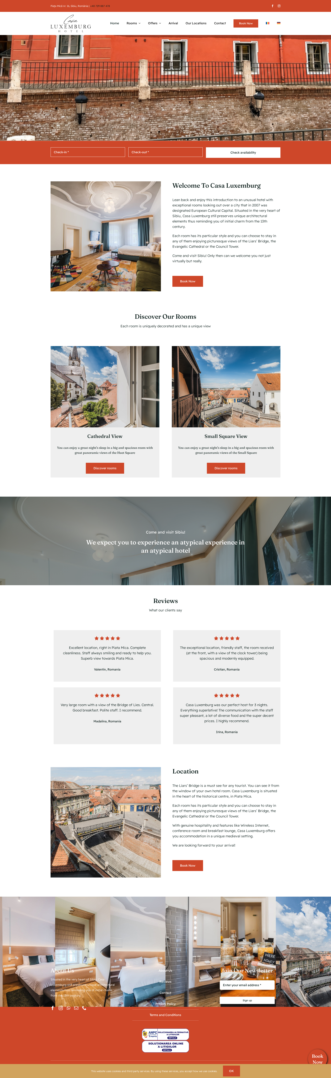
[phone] (84, 1008)
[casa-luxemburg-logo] (71, 16)
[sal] (165, 1030)
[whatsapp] (68, 1008)
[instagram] (279, 6)
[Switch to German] (278, 23)
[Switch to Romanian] (267, 23)
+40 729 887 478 (100, 5)
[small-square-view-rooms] (226, 347)
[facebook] (272, 6)
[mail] (76, 1008)
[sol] (165, 1042)
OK (231, 1071)
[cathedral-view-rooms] (105, 347)
